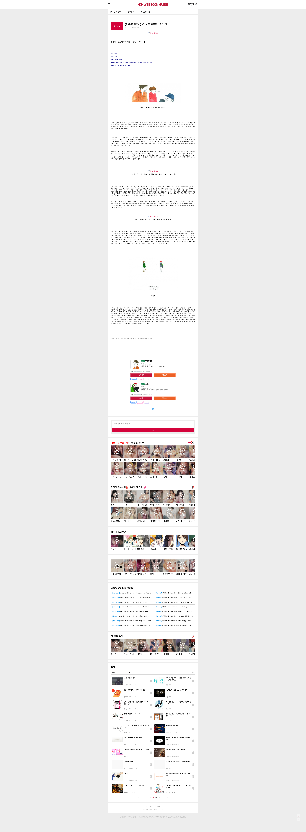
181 (156, 797)
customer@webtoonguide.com (147, 817)
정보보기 (165, 375)
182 (159, 797)
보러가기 (141, 375)
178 (146, 797)
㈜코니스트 (123, 816)
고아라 (142, 363)
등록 (153, 430)
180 (153, 797)
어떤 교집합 (146, 361)
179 (149, 797)
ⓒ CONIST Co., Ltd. (153, 806)
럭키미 (145, 384)
